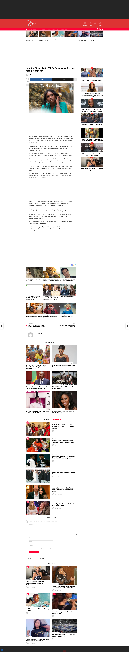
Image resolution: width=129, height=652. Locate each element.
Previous (26, 36)
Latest (85, 25)
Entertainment (61, 409)
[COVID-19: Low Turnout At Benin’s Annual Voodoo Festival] (64, 378)
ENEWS (34, 29)
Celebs (43, 29)
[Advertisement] (64, 9)
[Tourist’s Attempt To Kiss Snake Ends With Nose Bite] (70, 34)
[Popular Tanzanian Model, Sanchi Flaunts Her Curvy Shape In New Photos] (83, 34)
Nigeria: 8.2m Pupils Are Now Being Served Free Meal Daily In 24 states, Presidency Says (36, 367)
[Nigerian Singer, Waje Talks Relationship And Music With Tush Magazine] (38, 400)
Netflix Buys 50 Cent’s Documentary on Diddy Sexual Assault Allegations (63, 457)
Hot (95, 25)
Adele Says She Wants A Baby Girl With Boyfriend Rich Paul (63, 504)
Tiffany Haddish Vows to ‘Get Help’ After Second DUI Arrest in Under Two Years (92, 110)
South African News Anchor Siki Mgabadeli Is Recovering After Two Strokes (31, 39)
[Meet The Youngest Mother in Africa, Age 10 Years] (58, 34)
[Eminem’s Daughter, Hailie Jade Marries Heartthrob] (38, 476)
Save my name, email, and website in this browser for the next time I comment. (45, 548)
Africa (39, 29)
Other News (35, 384)
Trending (100, 25)
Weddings (53, 29)
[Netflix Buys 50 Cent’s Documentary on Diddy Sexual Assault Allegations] (38, 460)
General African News (69, 384)
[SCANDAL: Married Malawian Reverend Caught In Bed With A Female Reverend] (92, 72)
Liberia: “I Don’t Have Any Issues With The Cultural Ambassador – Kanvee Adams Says (92, 140)
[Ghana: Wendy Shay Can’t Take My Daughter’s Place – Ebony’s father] (1, 326)
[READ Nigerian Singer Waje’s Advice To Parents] (64, 354)
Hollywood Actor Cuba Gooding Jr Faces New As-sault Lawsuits (92, 154)
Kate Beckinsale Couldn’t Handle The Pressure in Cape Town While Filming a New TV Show (92, 95)
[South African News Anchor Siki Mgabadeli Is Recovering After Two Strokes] (32, 34)
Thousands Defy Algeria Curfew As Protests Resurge (92, 125)
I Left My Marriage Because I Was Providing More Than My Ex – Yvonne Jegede (63, 426)
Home (30, 29)
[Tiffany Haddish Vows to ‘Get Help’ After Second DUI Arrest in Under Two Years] (92, 103)
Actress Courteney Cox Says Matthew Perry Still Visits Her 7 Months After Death (63, 489)
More (58, 29)
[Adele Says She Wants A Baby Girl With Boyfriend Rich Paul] (38, 508)
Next (102, 36)
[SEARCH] (100, 29)
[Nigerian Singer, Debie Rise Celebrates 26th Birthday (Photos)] (64, 400)
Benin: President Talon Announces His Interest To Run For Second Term (37, 387)
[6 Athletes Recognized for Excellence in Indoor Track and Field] (96, 34)
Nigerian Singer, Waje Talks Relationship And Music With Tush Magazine (37, 412)
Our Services (64, 29)
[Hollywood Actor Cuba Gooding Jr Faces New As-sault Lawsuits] (92, 147)
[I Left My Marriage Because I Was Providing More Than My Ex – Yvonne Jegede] (38, 429)
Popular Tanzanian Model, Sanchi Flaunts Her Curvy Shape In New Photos (83, 39)
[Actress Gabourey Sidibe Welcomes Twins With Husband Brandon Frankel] (38, 445)
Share (27, 85)
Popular (90, 25)
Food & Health (61, 384)
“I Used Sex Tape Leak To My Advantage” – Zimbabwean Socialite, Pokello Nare (44, 39)
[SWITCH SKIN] (98, 29)
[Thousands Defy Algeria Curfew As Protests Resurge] (92, 118)
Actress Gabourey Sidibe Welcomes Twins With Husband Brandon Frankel (63, 441)
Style (48, 29)
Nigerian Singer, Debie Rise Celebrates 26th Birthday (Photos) (63, 412)
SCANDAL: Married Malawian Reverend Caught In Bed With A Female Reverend (92, 79)
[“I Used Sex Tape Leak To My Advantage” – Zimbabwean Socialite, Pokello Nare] (45, 34)
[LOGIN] (102, 29)
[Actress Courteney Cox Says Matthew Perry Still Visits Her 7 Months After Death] (38, 492)
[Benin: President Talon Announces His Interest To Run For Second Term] (38, 378)
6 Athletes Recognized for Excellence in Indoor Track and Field (96, 39)
